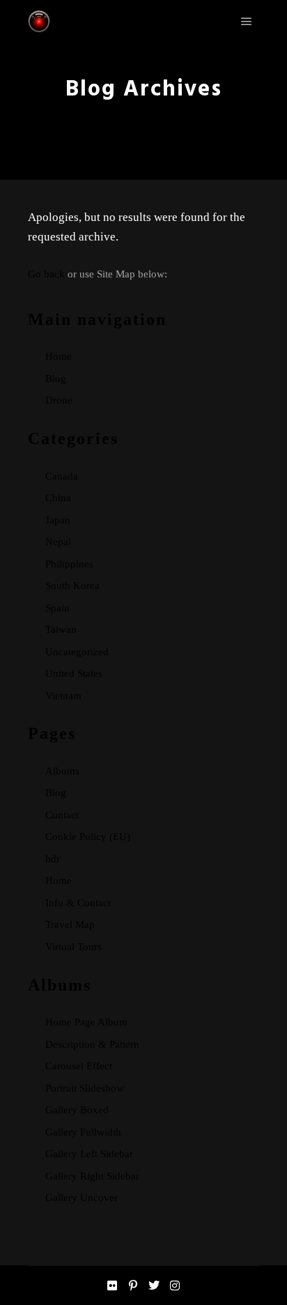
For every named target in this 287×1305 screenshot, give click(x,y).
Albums (62, 771)
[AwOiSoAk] (39, 21)
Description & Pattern (92, 1044)
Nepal (58, 541)
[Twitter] (154, 1285)
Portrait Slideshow (84, 1088)
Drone (58, 400)
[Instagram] (175, 1285)
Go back (46, 274)
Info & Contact (78, 902)
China (58, 497)
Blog (55, 378)
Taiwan (61, 629)
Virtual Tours (73, 946)
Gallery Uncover (81, 1197)
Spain (57, 607)
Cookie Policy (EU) (87, 836)
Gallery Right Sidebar (92, 1176)
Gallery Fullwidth (83, 1132)
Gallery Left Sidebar (89, 1153)
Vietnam (63, 695)
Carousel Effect (78, 1065)
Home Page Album (86, 1022)
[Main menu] (246, 22)
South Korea (72, 585)
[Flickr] (112, 1285)
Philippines (69, 564)
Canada (61, 476)
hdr (52, 858)
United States (73, 673)
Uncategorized (77, 651)
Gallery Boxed (77, 1109)
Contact (62, 815)
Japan (57, 520)
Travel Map (70, 924)
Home (58, 356)
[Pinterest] (133, 1285)
